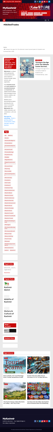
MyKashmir (9, 7)
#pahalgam (7, 224)
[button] (48, 20)
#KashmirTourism (9, 213)
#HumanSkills (8, 171)
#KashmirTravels (9, 218)
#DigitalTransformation (10, 163)
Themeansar (39, 429)
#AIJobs (7, 138)
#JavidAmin (24, 13)
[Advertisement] (27, 36)
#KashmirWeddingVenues (10, 221)
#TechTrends (8, 238)
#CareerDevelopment (10, 146)
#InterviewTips (8, 177)
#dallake (7, 157)
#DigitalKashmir (8, 159)
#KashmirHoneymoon (10, 203)
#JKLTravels (44, 13)
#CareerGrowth (29, 14)
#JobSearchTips (9, 188)
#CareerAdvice (8, 143)
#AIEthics (10, 135)
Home (5, 47)
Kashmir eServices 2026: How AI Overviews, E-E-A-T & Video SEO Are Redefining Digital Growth (37, 377)
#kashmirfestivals (9, 200)
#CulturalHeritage (9, 152)
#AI (5, 135)
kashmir (23, 14)
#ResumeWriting (9, 236)
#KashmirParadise (9, 208)
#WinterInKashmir (9, 247)
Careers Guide (38, 60)
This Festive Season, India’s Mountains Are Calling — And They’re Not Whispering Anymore (14, 403)
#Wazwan (7, 241)
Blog (6, 358)
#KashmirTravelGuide (10, 215)
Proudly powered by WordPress (18, 429)
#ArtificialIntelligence (10, 140)
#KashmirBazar (8, 193)
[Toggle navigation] (45, 20)
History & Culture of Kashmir (9, 313)
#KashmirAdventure (9, 190)
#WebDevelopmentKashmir (10, 244)
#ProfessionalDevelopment (10, 228)
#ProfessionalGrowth (10, 231)
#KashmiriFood (8, 205)
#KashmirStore (8, 210)
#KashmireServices (38, 14)
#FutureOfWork (37, 13)
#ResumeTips (8, 233)
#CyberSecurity (8, 154)
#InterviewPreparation (10, 174)
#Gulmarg (7, 168)
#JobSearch (8, 185)
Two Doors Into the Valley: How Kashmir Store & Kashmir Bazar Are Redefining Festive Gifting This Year (38, 403)
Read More (7, 272)
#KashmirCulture (9, 195)
